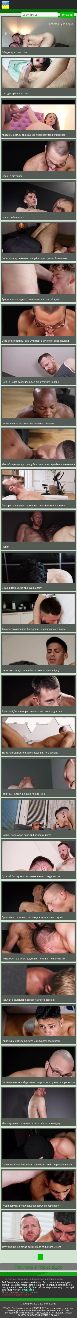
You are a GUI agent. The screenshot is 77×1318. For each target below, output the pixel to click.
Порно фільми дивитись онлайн (20, 1292)
